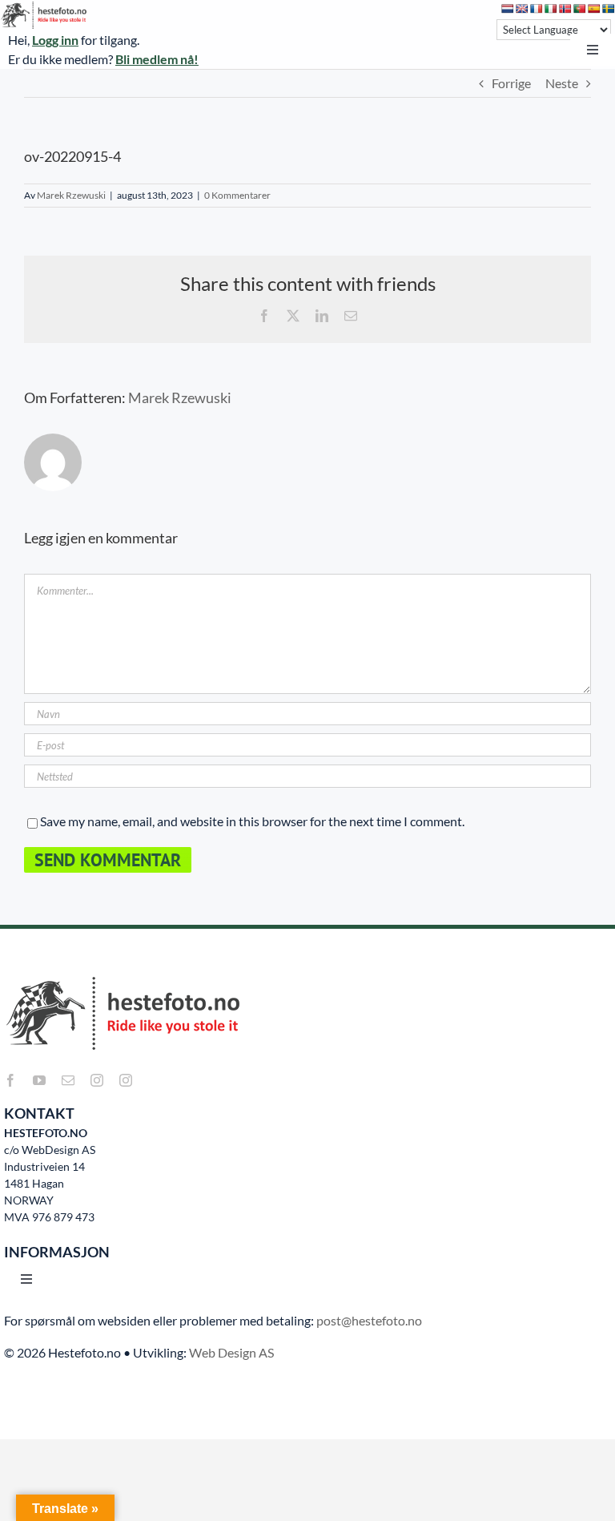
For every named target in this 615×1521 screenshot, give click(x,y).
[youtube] (39, 1080)
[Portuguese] (579, 8)
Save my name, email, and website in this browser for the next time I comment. (252, 821)
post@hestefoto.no (369, 1320)
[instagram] (96, 1080)
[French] (536, 8)
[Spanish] (594, 8)
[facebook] (10, 1080)
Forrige (511, 83)
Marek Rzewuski (71, 195)
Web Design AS (231, 1352)
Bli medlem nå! (157, 59)
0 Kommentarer (237, 195)
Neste (561, 83)
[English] (522, 8)
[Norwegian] (565, 8)
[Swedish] (608, 8)
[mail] (68, 1080)
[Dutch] (507, 8)
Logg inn (55, 39)
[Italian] (551, 8)
